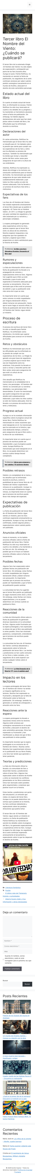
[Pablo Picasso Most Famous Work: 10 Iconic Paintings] (17, 1108)
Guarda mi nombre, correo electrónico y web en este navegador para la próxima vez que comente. (18, 959)
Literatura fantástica (13, 888)
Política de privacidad (25, 1170)
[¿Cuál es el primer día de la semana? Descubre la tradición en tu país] (17, 1088)
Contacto (18, 1172)
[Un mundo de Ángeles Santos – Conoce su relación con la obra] (17, 1027)
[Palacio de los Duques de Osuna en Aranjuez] (17, 1007)
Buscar (5, 980)
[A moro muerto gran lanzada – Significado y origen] (17, 1047)
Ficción (8, 890)
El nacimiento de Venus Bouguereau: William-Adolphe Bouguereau (16, 1156)
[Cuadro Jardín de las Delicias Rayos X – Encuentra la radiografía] (17, 1067)
